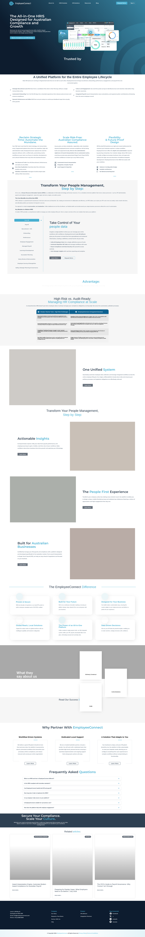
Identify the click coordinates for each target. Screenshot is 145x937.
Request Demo (121, 3)
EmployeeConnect (62, 933)
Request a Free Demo (57, 916)
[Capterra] (16, 48)
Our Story (54, 913)
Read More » (15, 890)
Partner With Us (55, 919)
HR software (83, 913)
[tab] (26, 220)
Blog (97, 3)
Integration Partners (86, 916)
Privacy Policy (82, 933)
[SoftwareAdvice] (29, 48)
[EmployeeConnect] (20, 3)
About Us (51, 3)
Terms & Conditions (92, 933)
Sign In (133, 3)
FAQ (52, 922)
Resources (88, 3)
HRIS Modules (63, 3)
